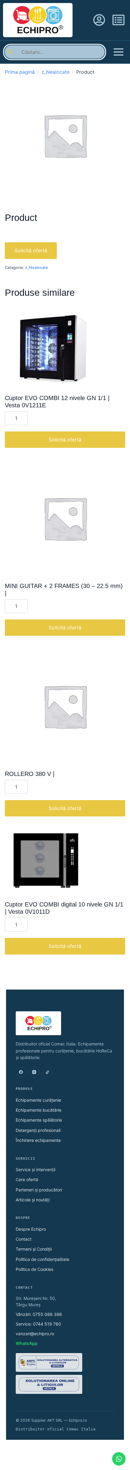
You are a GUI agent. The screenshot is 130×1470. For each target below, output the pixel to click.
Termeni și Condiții (34, 1249)
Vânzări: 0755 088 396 (39, 1314)
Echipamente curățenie (38, 1100)
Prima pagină (20, 72)
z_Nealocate (55, 72)
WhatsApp (26, 1343)
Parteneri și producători (39, 1189)
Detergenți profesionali (38, 1130)
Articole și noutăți (33, 1199)
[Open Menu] (118, 52)
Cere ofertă (27, 1179)
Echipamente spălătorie (39, 1120)
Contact (23, 1239)
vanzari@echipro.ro (35, 1333)
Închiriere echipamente (38, 1140)
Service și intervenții (35, 1169)
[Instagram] (34, 1072)
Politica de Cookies (34, 1269)
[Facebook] (21, 1072)
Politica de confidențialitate (42, 1259)
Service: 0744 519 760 (38, 1323)
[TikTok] (47, 1072)
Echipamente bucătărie (38, 1110)
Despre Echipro (31, 1229)
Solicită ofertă (31, 250)
